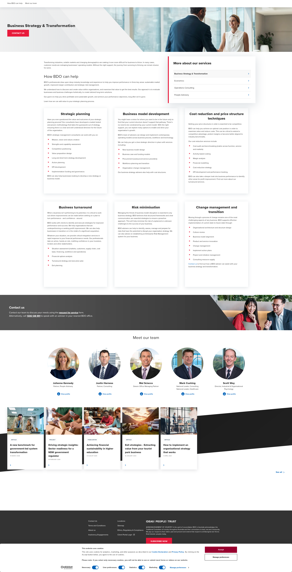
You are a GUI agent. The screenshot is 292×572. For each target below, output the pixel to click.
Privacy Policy (178, 552)
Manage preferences (178, 567)
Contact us (192, 264)
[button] (18, 33)
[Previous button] (4, 445)
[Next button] (288, 445)
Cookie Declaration (160, 552)
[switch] (121, 567)
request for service (68, 312)
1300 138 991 (33, 315)
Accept (221, 550)
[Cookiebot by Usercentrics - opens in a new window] (67, 567)
